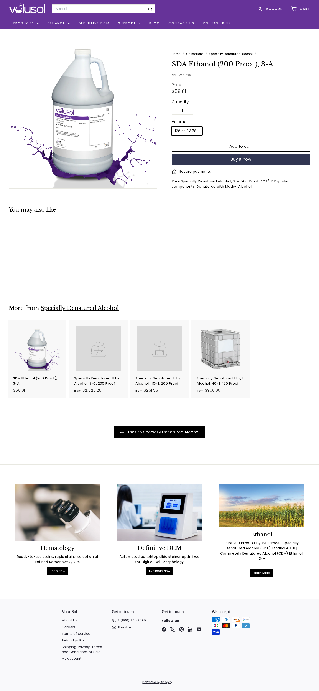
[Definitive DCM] (159, 512)
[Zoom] (83, 114)
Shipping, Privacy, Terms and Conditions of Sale (82, 649)
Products (24, 23)
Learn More (261, 573)
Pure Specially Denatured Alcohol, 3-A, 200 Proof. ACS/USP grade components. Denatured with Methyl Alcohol (230, 184)
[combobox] (103, 8)
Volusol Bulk (217, 23)
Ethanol (57, 23)
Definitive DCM (94, 23)
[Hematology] (57, 512)
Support (127, 23)
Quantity (180, 101)
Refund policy (73, 640)
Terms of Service (76, 633)
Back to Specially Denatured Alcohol (162, 432)
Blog (154, 23)
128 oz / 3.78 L (187, 130)
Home (177, 54)
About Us (69, 620)
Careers (69, 627)
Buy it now (241, 159)
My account (72, 658)
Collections (195, 54)
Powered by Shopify (157, 682)
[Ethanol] (261, 505)
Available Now (159, 571)
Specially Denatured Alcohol (231, 54)
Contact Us (181, 23)
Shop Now (57, 571)
